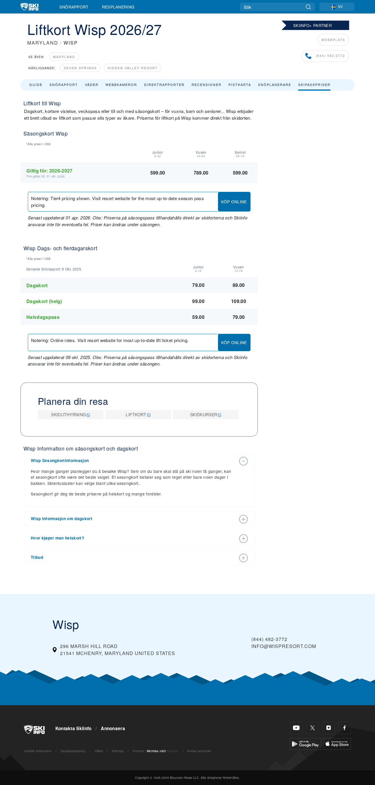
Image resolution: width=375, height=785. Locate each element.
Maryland (64, 57)
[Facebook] (344, 728)
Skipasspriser (314, 84)
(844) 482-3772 (329, 55)
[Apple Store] (337, 743)
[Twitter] (312, 728)
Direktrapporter (164, 84)
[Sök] (308, 7)
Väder (91, 84)
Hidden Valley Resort (133, 68)
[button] (133, 460)
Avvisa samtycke (199, 751)
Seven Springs (80, 68)
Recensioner (206, 84)
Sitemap (118, 751)
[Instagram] (328, 728)
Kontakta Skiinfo (73, 728)
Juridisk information (38, 751)
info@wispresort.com (283, 646)
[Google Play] (305, 743)
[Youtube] (296, 728)
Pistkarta (240, 84)
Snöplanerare (274, 84)
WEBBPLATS (333, 40)
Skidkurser (203, 414)
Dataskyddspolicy (73, 751)
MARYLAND (42, 42)
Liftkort (136, 414)
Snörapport (73, 7)
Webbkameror (121, 84)
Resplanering (118, 7)
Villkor (99, 751)
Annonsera (113, 728)
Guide (35, 84)
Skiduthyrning (68, 414)
